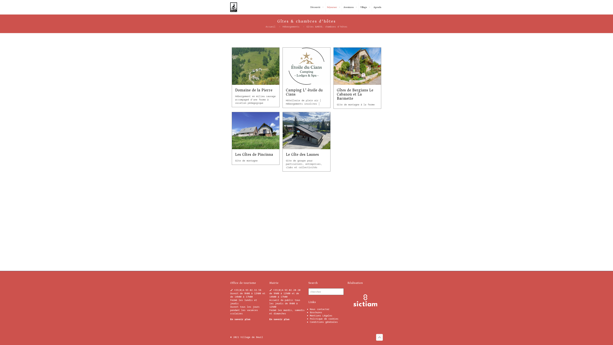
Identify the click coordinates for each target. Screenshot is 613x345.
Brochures (316, 312)
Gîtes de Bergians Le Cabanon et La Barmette (355, 94)
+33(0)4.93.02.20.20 (286, 289)
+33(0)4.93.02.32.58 (247, 289)
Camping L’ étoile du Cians (304, 92)
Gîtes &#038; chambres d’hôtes (326, 26)
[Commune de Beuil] (233, 7)
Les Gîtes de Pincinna (254, 154)
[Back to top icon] (379, 337)
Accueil (271, 26)
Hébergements (291, 26)
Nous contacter (319, 309)
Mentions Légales (321, 315)
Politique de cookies (324, 318)
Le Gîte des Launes (302, 154)
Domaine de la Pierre (253, 90)
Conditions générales (324, 321)
